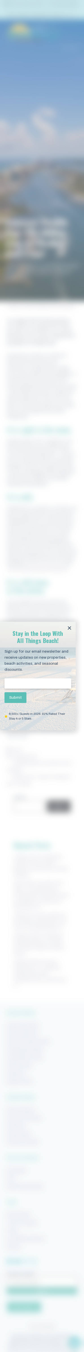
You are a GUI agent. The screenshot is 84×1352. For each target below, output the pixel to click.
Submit (15, 697)
